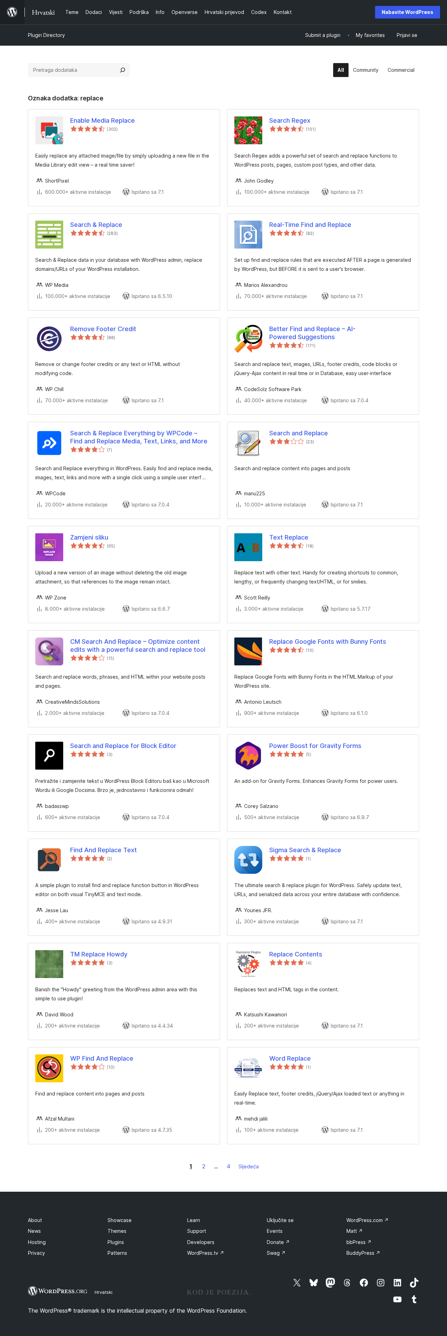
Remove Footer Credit (103, 329)
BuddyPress (363, 1253)
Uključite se (280, 1220)
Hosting (37, 1242)
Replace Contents (295, 954)
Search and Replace (298, 433)
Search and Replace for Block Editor (123, 745)
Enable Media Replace (102, 120)
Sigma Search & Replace (305, 850)
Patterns (117, 1253)
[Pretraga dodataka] (123, 70)
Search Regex (289, 120)
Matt (354, 1231)
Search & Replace (96, 224)
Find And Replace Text (103, 850)
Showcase (120, 1220)
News (34, 1231)
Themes (117, 1231)
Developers (200, 1242)
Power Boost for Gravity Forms (315, 745)
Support (196, 1231)
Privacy (36, 1253)
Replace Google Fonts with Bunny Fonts (327, 641)
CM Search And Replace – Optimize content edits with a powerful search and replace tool (137, 645)
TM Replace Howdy (98, 954)
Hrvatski (103, 1292)
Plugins (116, 1242)
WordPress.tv (205, 1253)
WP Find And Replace (101, 1058)
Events (275, 1231)
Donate (278, 1242)
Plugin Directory (46, 35)
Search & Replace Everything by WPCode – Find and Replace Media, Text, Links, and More (138, 437)
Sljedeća (249, 1166)
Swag (276, 1253)
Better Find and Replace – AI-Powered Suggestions (312, 333)
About (35, 1220)
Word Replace (290, 1058)
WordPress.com (367, 1220)
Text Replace (288, 537)
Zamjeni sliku (89, 537)
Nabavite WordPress (407, 12)
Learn (193, 1220)
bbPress (359, 1242)
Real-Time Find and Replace (310, 224)
